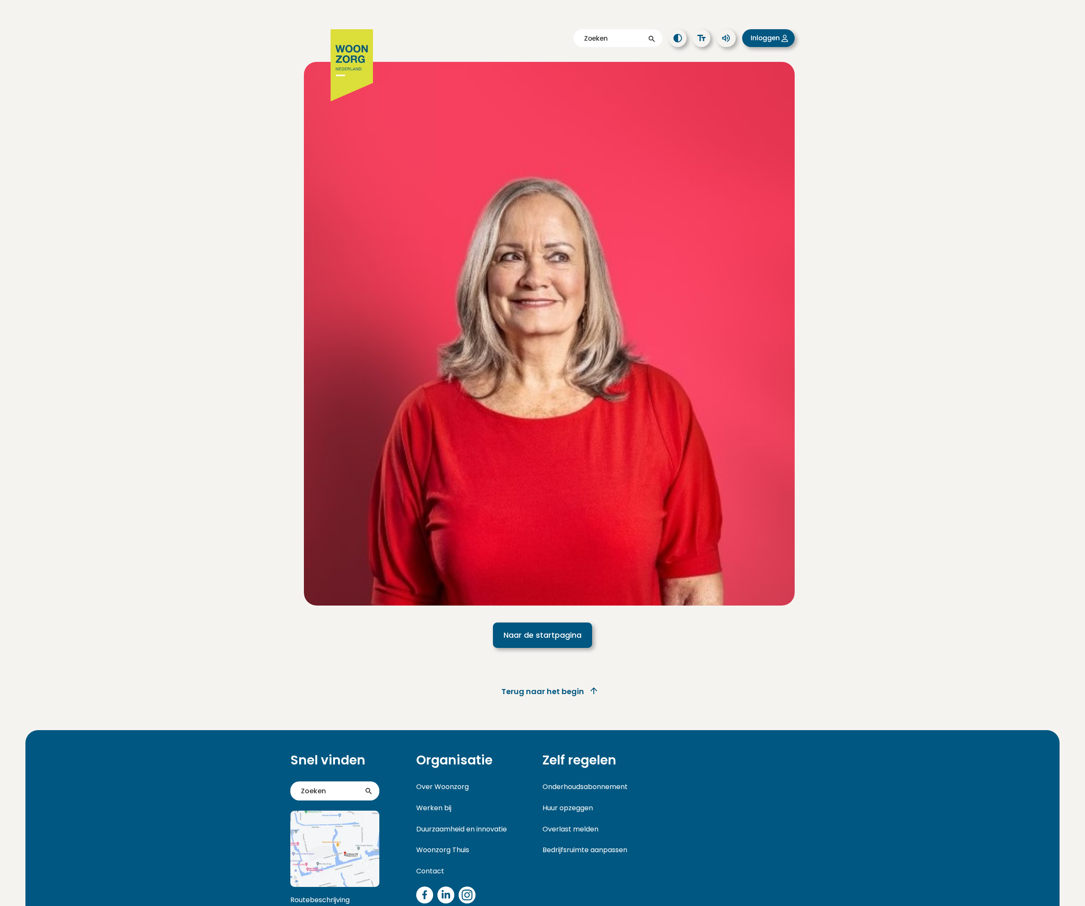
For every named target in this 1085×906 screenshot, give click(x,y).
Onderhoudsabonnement (585, 787)
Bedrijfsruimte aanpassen (584, 850)
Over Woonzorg (442, 787)
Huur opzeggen (567, 808)
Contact (430, 871)
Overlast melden (570, 829)
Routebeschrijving (320, 900)
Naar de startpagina (542, 635)
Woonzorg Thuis (442, 850)
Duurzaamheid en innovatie (461, 829)
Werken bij (433, 808)
